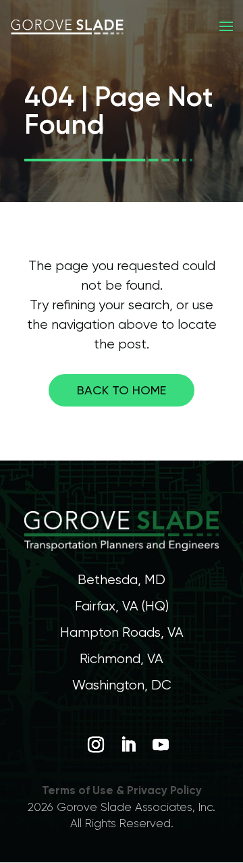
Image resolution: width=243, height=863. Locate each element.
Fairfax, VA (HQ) (122, 606)
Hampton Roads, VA (122, 632)
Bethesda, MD (121, 579)
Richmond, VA (121, 658)
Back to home (121, 390)
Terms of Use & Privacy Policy (122, 790)
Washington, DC (121, 685)
